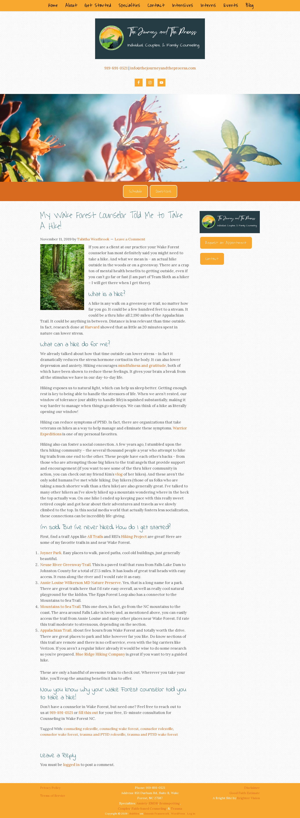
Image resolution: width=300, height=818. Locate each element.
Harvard (92, 327)
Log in (191, 813)
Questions (163, 191)
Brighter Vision (248, 798)
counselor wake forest (59, 734)
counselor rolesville (156, 728)
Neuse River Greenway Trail (65, 564)
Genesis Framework (156, 813)
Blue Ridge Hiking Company (100, 654)
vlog (119, 474)
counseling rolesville (81, 728)
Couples (124, 809)
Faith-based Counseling (149, 809)
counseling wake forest (119, 728)
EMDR (153, 803)
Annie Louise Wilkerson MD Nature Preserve (80, 582)
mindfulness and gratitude (142, 365)
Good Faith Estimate (245, 793)
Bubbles (134, 813)
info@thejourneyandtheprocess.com (163, 68)
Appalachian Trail (55, 630)
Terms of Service (52, 796)
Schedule (135, 191)
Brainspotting (169, 803)
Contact (212, 259)
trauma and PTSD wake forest (152, 734)
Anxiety (142, 803)
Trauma (176, 809)
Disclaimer (252, 788)
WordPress (178, 813)
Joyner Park (50, 552)
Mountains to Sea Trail (60, 606)
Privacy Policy (50, 788)
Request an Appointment (226, 243)
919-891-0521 (116, 68)
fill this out (88, 712)
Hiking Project (134, 536)
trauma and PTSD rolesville (102, 734)
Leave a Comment (130, 239)
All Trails (95, 536)
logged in (71, 764)
